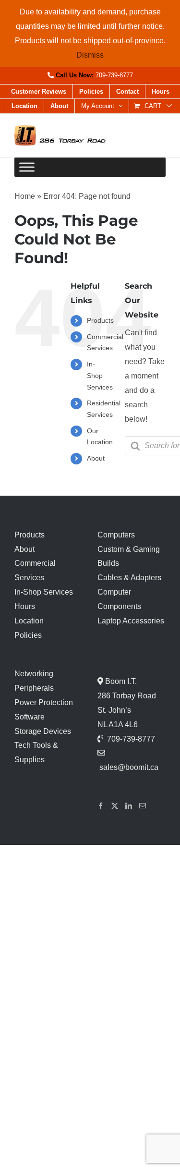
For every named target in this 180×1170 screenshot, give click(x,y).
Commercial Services (35, 570)
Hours (24, 606)
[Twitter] (114, 806)
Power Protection (43, 702)
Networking (33, 674)
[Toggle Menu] (27, 167)
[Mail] (142, 806)
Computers (116, 535)
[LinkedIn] (128, 806)
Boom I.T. (120, 681)
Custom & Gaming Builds (128, 556)
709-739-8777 (114, 75)
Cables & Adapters (129, 577)
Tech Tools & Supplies (36, 752)
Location (29, 621)
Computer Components (119, 599)
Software (29, 717)
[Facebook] (100, 806)
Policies (28, 635)
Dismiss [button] (90, 55)
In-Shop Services (100, 375)
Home (24, 196)
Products (100, 320)
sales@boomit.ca (128, 767)
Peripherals (34, 688)
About (96, 458)
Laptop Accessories (130, 621)
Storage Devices (42, 731)
